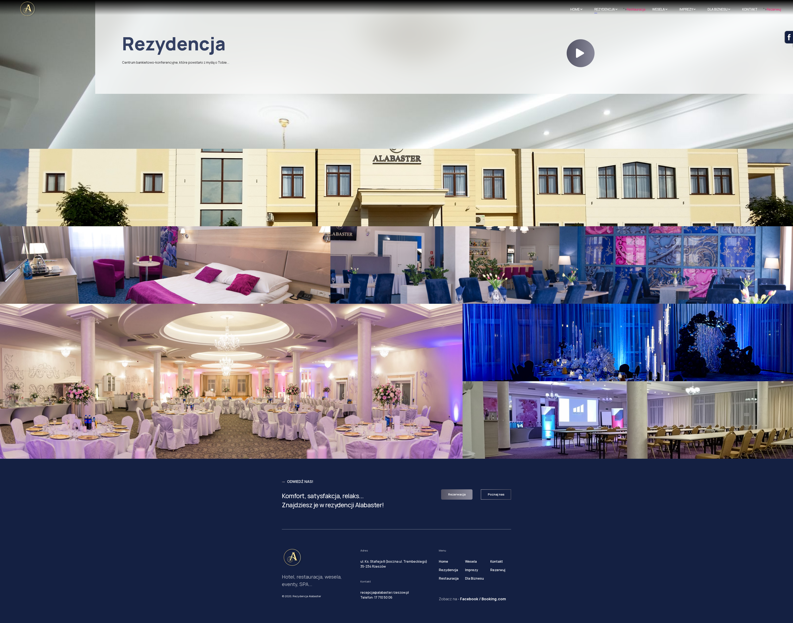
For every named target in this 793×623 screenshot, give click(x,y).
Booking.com (494, 598)
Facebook (469, 598)
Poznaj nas (496, 494)
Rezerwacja (457, 494)
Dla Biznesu (718, 8)
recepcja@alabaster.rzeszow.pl (384, 592)
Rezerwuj (774, 9)
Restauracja (636, 9)
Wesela (658, 8)
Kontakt (749, 8)
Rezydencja (604, 8)
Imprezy (686, 8)
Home (575, 8)
